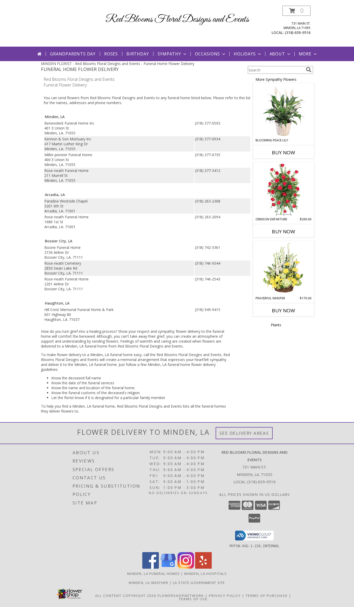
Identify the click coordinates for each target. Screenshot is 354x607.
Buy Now (283, 152)
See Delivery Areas (244, 433)
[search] (309, 70)
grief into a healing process (93, 331)
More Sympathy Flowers (276, 79)
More (305, 54)
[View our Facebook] (150, 567)
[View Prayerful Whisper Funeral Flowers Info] (283, 269)
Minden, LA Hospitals (205, 573)
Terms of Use (193, 599)
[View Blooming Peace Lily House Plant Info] (283, 111)
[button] (296, 11)
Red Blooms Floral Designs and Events (177, 19)
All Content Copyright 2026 (125, 595)
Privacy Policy (225, 595)
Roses (111, 54)
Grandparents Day (73, 54)
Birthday (137, 54)
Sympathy (169, 54)
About (277, 54)
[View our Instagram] (186, 567)
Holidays (245, 54)
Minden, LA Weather (148, 582)
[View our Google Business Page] (168, 567)
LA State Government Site (199, 582)
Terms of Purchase (267, 595)
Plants (276, 324)
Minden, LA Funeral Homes (153, 573)
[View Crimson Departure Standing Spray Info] (283, 189)
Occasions (207, 54)
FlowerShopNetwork (181, 595)
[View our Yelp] (203, 567)
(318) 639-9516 (297, 32)
